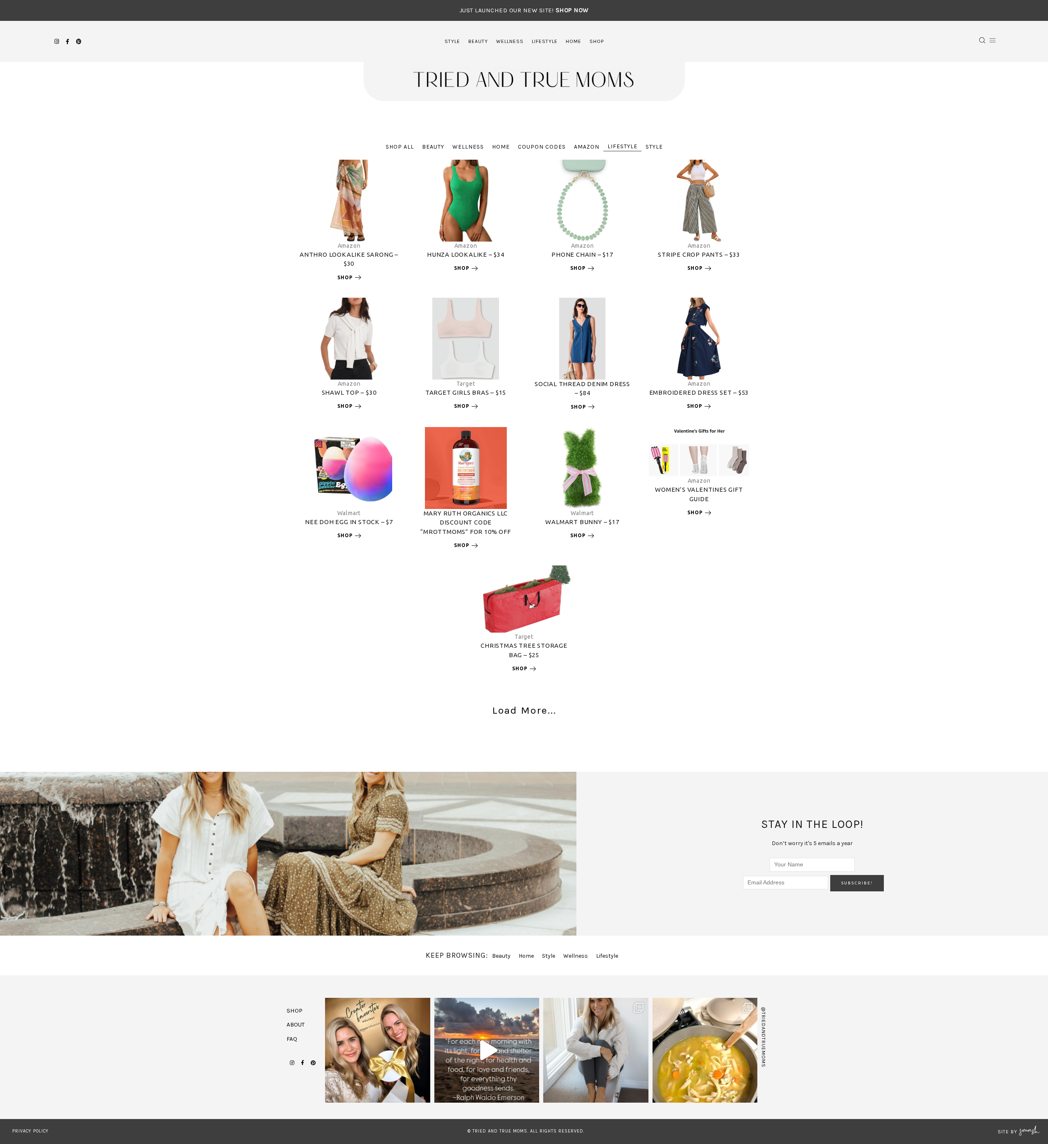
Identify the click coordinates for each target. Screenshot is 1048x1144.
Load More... (524, 710)
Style (452, 41)
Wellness (510, 41)
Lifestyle (545, 41)
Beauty (478, 41)
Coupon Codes (542, 146)
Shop (597, 41)
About (296, 1024)
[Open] (377, 1050)
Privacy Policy (30, 1131)
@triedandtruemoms (763, 1037)
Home (573, 41)
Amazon (586, 146)
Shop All (400, 146)
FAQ (292, 1038)
